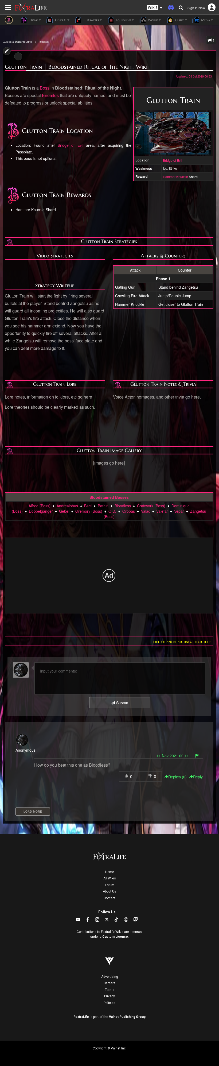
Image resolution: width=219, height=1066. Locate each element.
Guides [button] (179, 20)
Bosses (44, 42)
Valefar (162, 511)
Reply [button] (198, 776)
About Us (109, 891)
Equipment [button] (123, 20)
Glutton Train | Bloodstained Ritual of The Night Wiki (76, 66)
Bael (88, 505)
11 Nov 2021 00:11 (173, 755)
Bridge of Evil (172, 160)
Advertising (109, 977)
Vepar (179, 511)
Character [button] (91, 20)
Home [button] (33, 20)
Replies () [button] (177, 776)
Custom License (115, 936)
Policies (109, 1003)
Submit (121, 702)
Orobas (128, 511)
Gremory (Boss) (88, 511)
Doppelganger (41, 511)
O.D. (112, 511)
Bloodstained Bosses (109, 497)
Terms (109, 990)
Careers (109, 983)
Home (109, 872)
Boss (44, 88)
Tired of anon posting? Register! (180, 641)
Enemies (50, 95)
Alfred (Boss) (39, 505)
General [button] (60, 20)
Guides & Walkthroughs (17, 42)
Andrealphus (67, 505)
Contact (109, 898)
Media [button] (205, 20)
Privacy (109, 996)
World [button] (152, 20)
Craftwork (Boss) (151, 505)
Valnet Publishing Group (127, 1017)
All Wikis (109, 878)
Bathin (103, 505)
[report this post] (197, 755)
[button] (154, 7)
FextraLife (81, 1017)
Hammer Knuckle (175, 176)
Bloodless (123, 505)
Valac (145, 511)
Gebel (64, 511)
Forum (109, 885)
